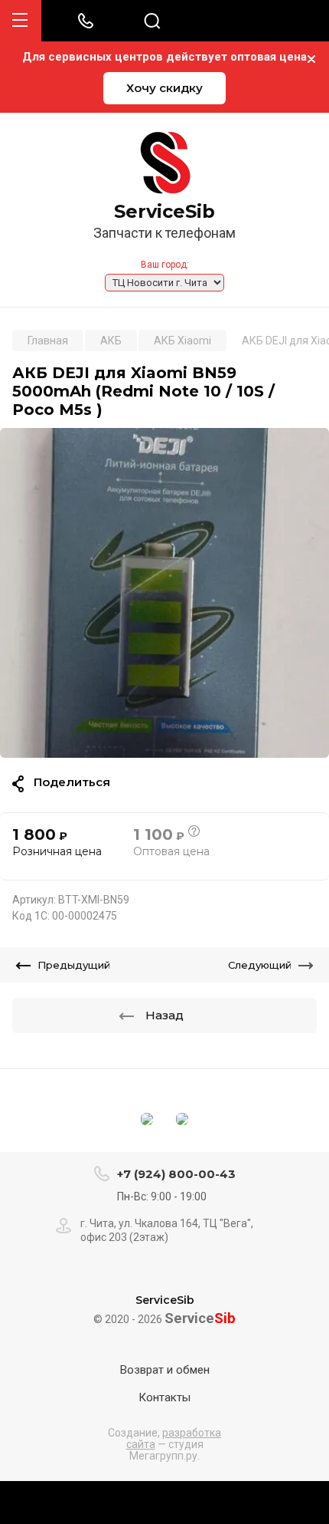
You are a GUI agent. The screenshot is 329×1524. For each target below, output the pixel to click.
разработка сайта (174, 1438)
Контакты (164, 1397)
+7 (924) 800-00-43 (176, 1174)
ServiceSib (164, 212)
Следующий (260, 965)
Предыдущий (73, 965)
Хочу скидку (164, 88)
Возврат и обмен (165, 1370)
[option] (164, 593)
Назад (164, 1015)
